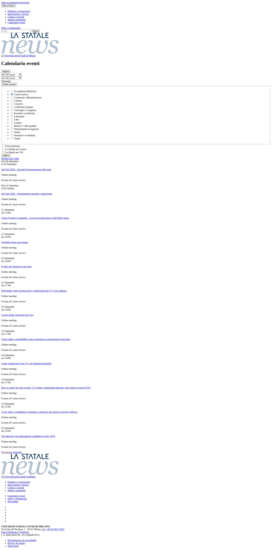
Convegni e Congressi (25, 110)
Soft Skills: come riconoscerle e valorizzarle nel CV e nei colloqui (33, 290)
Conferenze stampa (23, 107)
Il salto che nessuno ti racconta (16, 266)
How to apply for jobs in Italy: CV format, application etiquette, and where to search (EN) (46, 387)
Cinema (18, 100)
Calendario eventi (16, 22)
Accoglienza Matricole (25, 91)
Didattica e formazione (19, 11)
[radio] (12, 91)
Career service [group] (9, 84)
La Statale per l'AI (14, 152)
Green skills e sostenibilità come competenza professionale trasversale (35, 339)
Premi (17, 132)
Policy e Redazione (10, 28)
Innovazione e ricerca (18, 14)
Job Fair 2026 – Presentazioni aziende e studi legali (26, 193)
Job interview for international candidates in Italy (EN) (28, 436)
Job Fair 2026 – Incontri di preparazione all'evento (26, 169)
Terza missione (12, 146)
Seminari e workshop (24, 135)
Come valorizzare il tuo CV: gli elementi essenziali (26, 363)
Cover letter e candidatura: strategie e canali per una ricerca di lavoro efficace (39, 412)
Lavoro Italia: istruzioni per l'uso (17, 315)
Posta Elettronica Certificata (15, 532)
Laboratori (19, 116)
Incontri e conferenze (24, 113)
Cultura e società (16, 17)
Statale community (17, 19)
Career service (21, 94)
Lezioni (18, 122)
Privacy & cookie (16, 543)
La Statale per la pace (15, 149)
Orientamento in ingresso (26, 129)
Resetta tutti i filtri (10, 158)
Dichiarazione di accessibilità (22, 540)
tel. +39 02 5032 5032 (53, 529)
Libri (16, 119)
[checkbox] (3, 146)
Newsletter (13, 501)
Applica (6, 71)
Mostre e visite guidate (25, 126)
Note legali (13, 546)
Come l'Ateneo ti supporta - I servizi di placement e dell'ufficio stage (35, 218)
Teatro (17, 138)
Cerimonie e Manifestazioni (27, 97)
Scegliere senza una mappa (14, 242)
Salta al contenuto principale (15, 2)
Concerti (18, 104)
